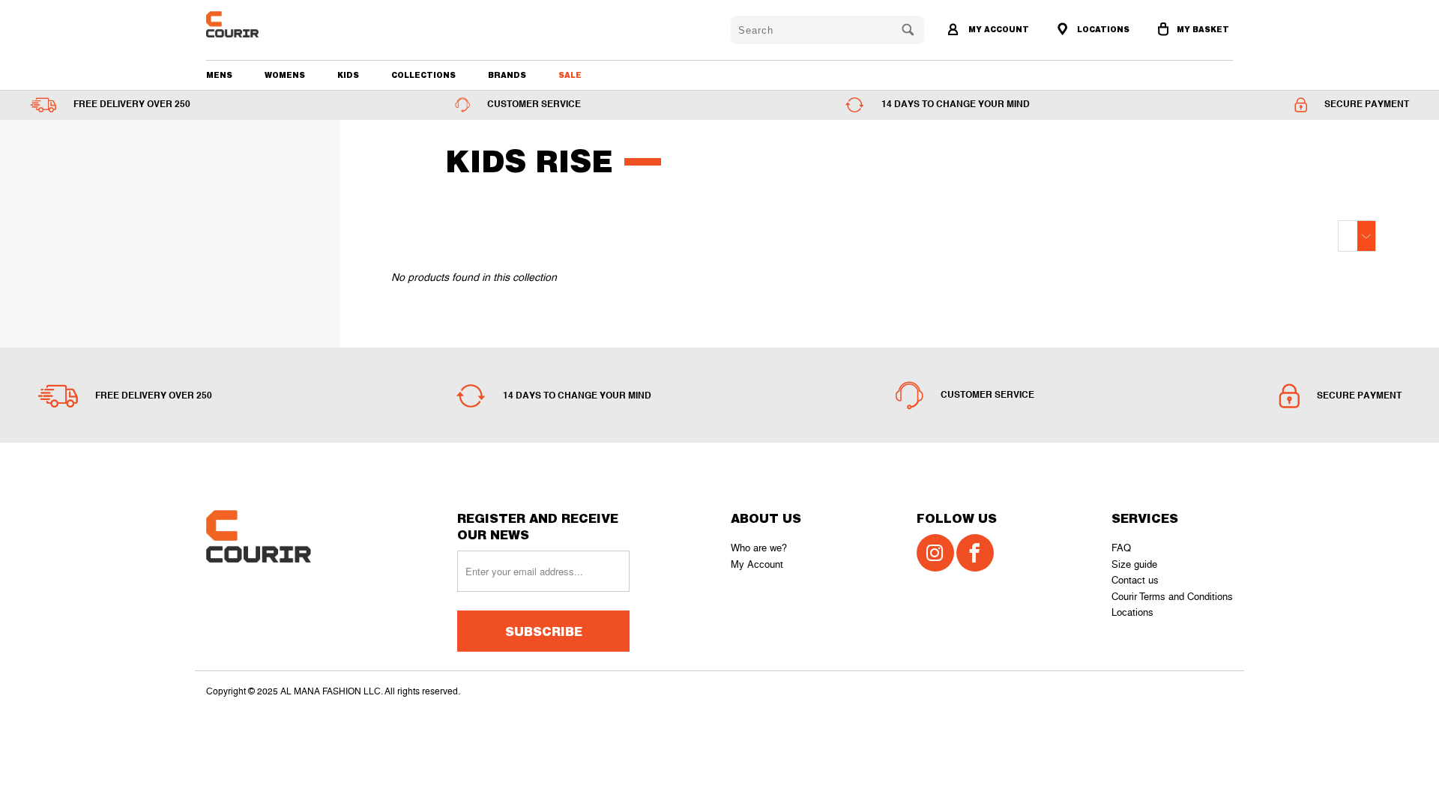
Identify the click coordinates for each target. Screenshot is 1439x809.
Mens (219, 74)
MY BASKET (1203, 29)
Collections (423, 74)
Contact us (1135, 580)
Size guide (1134, 564)
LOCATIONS (1102, 29)
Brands (507, 74)
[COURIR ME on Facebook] (975, 553)
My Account (757, 564)
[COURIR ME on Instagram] (935, 553)
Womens (285, 74)
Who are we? (759, 548)
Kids (348, 74)
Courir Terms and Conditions (1172, 596)
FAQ (1121, 548)
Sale (570, 74)
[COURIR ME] (288, 24)
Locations (1132, 612)
